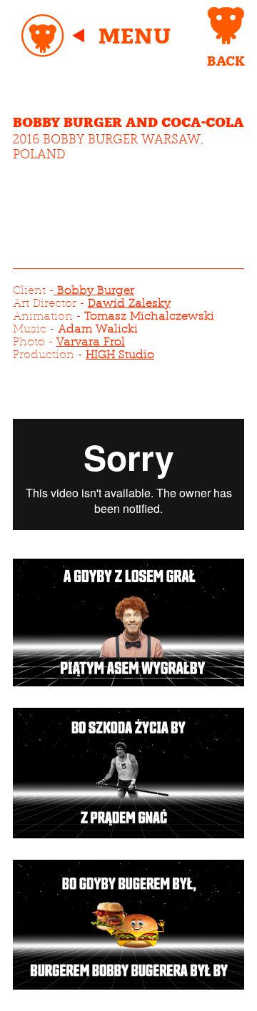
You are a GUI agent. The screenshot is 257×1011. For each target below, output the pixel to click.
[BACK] (225, 25)
